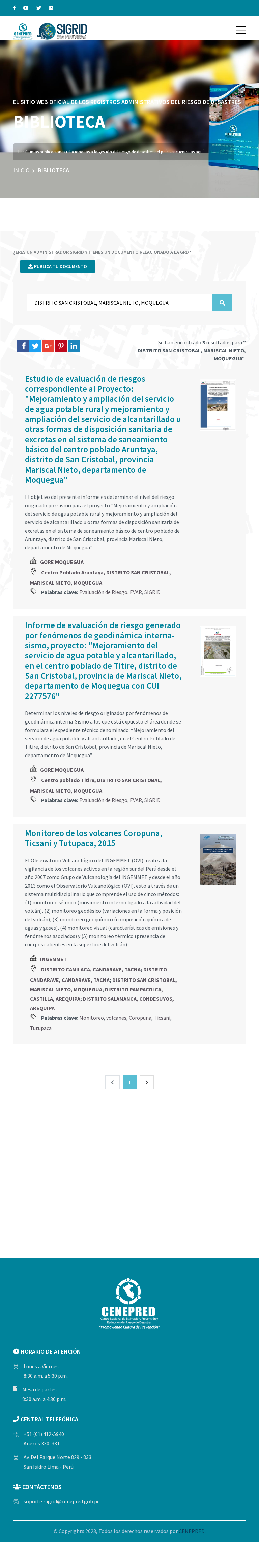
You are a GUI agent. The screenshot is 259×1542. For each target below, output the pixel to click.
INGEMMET (53, 959)
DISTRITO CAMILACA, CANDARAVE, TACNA (91, 969)
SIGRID (152, 592)
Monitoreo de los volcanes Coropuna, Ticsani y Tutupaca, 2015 (93, 838)
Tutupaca (41, 1028)
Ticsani (162, 1017)
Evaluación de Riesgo (103, 592)
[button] (241, 30)
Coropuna (140, 1017)
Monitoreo (91, 1017)
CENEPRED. (192, 1531)
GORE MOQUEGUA (62, 561)
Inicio (21, 170)
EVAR (136, 592)
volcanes (116, 1017)
